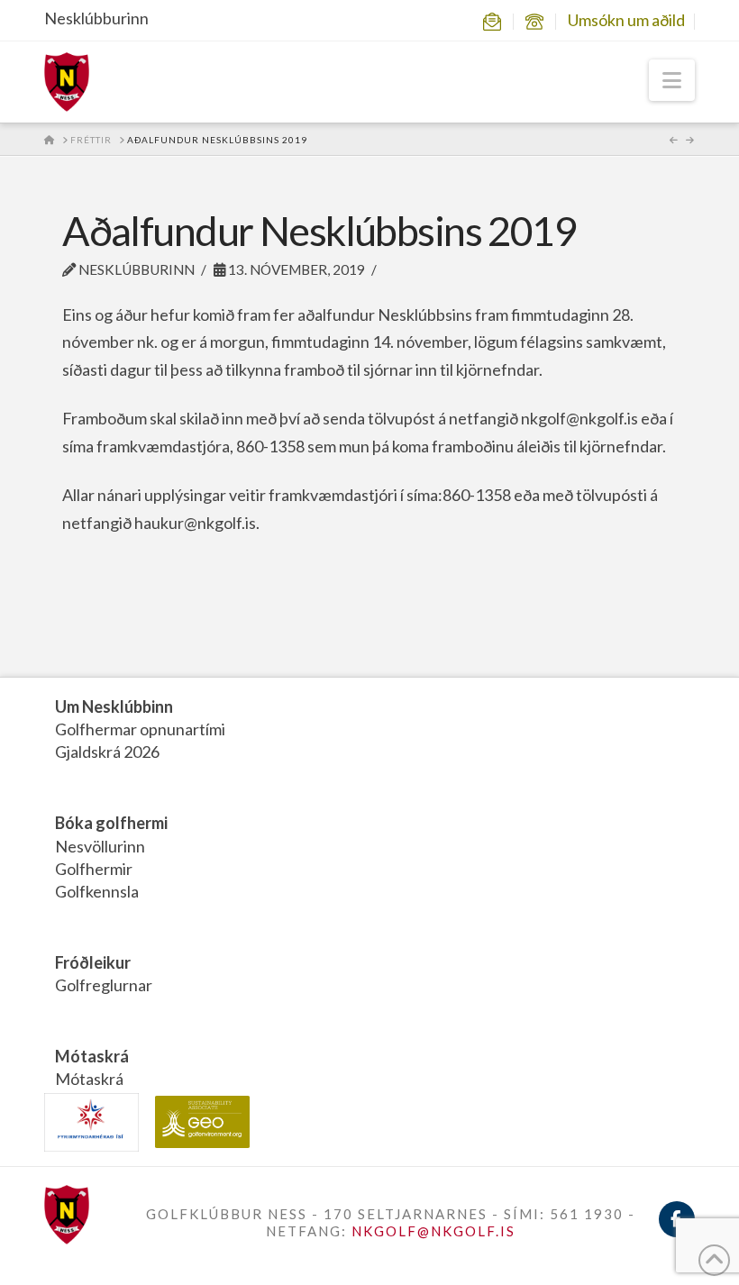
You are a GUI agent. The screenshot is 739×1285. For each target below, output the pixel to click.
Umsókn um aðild (626, 20)
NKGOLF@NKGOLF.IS (433, 1231)
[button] (672, 80)
